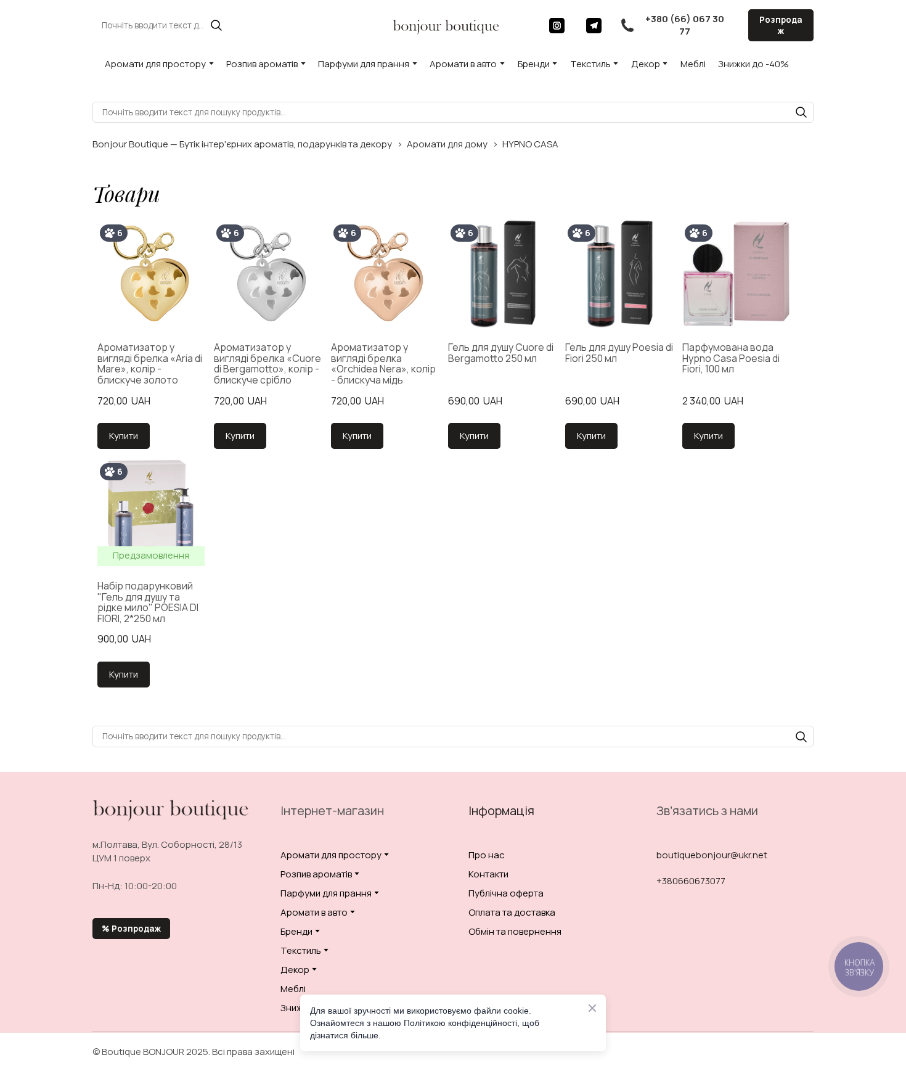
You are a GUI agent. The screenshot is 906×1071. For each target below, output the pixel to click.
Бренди (534, 63)
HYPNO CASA (530, 143)
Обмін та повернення (514, 931)
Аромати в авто (463, 63)
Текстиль (590, 63)
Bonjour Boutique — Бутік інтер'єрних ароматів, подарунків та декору (242, 143)
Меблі (693, 63)
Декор (645, 63)
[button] (216, 25)
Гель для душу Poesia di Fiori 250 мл (619, 353)
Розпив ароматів (262, 63)
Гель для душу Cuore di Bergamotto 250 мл (500, 353)
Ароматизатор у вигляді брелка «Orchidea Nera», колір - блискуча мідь (383, 363)
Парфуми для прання (363, 63)
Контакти (488, 874)
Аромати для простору (155, 63)
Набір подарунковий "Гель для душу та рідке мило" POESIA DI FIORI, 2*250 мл (147, 602)
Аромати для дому (447, 143)
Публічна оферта (506, 893)
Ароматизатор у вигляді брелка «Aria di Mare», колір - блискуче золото (149, 363)
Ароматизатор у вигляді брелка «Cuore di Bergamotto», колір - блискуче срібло (267, 363)
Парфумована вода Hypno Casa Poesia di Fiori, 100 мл (731, 358)
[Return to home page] (446, 25)
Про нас (486, 854)
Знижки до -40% (753, 63)
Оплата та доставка (511, 912)
